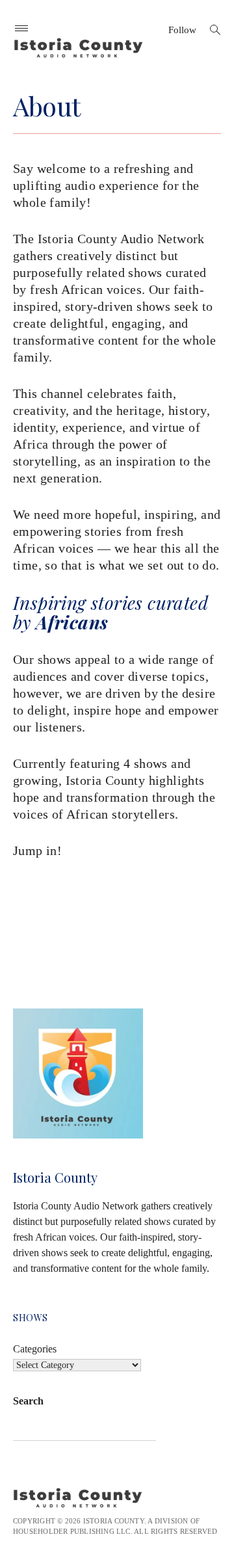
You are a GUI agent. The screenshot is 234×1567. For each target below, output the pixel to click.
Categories (35, 1348)
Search (28, 1400)
